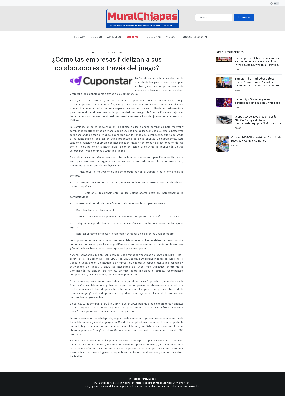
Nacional (95, 52)
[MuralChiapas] (142, 18)
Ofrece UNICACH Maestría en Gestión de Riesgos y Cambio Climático (256, 139)
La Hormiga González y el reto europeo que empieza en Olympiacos (257, 101)
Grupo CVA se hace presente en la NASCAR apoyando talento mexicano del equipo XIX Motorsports (258, 120)
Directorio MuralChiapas (142, 378)
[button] (134, 37)
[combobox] (213, 17)
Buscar (245, 17)
